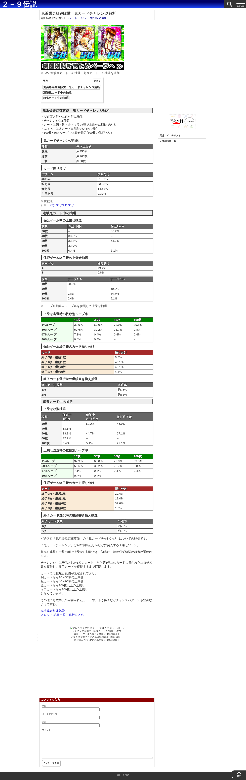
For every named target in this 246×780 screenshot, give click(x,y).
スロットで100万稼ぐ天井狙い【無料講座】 (97, 634)
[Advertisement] (97, 666)
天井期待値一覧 (168, 141)
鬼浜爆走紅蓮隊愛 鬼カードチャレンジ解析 (71, 87)
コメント (46, 730)
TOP (239, 776)
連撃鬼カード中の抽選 (57, 92)
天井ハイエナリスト (170, 135)
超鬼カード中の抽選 (56, 97)
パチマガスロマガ (62, 205)
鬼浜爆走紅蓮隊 (98, 18)
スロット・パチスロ (78, 18)
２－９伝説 (19, 4)
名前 (44, 706)
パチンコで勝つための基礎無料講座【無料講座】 (97, 637)
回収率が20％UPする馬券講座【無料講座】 (97, 640)
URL (44, 722)
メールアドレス (49, 714)
